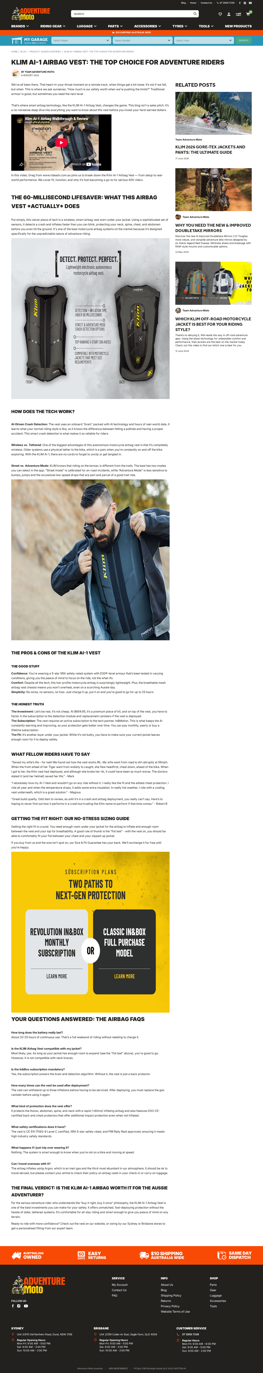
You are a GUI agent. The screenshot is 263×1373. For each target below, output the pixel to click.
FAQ (114, 1295)
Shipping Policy (171, 1295)
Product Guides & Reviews (45, 51)
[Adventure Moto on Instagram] (244, 3)
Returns (166, 1301)
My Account (120, 1284)
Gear (213, 1290)
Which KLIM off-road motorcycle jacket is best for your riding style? (213, 324)
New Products (238, 26)
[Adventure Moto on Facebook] (240, 3)
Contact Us (119, 1290)
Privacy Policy (170, 1306)
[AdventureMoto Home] (38, 1285)
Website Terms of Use (175, 1311)
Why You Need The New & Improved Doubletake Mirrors (213, 228)
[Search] (195, 13)
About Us (167, 1284)
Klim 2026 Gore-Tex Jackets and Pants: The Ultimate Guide (210, 149)
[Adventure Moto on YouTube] (250, 3)
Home (14, 51)
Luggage (216, 1295)
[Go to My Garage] (237, 14)
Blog (23, 51)
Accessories (218, 1301)
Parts (213, 1284)
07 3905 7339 (190, 1334)
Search (244, 40)
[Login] (229, 14)
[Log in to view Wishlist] (221, 14)
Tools (213, 1306)
